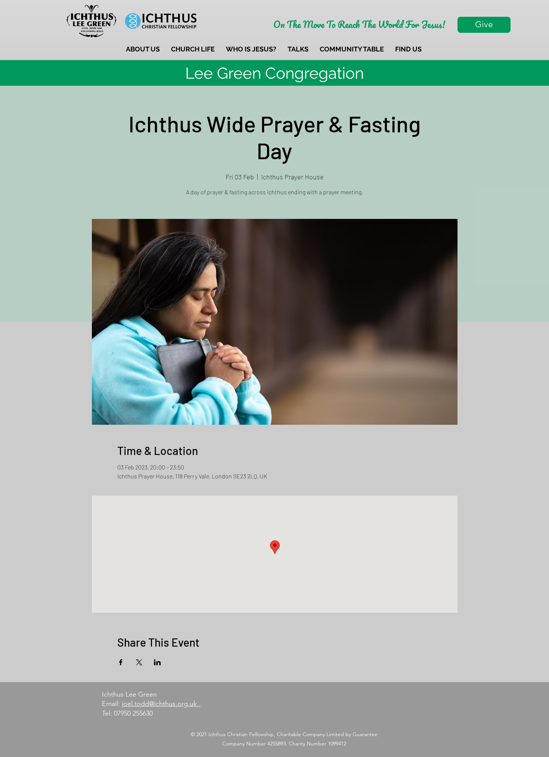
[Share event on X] (139, 662)
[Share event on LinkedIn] (157, 662)
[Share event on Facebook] (120, 662)
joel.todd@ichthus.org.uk (161, 704)
